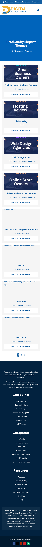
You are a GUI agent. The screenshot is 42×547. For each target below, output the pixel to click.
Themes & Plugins (22, 89)
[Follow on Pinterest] (24, 543)
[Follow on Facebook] (14, 543)
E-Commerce (14, 161)
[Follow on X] (17, 543)
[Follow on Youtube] (21, 543)
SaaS (22, 125)
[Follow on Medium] (28, 543)
